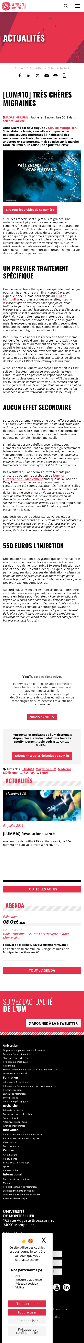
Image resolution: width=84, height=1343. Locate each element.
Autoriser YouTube (42, 717)
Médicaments (12, 772)
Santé (44, 772)
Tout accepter (27, 1303)
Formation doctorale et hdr (17, 1114)
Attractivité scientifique (15, 1121)
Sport (6, 1166)
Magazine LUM (15, 117)
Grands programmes (14, 1125)
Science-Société (14, 121)
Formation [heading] (10, 1077)
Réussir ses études (12, 1089)
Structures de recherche (16, 1057)
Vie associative (10, 1170)
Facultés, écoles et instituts (17, 1054)
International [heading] (12, 1174)
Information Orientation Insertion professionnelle (29, 1086)
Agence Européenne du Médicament (33, 477)
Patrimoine (9, 1065)
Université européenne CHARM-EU (21, 1194)
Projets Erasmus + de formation (20, 1186)
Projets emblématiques (15, 1061)
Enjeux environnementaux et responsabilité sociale (30, 1069)
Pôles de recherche (13, 1110)
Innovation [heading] (11, 1130)
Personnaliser (27, 1321)
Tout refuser (27, 1312)
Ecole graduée (10, 1097)
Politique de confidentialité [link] (27, 1331)
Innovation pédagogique (16, 1101)
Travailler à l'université (15, 1073)
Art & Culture (10, 1154)
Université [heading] (10, 1045)
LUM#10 (28, 769)
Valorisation (9, 1142)
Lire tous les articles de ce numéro (30, 210)
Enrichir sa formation (14, 1093)
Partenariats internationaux (18, 1179)
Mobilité (7, 1182)
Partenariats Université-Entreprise (21, 1138)
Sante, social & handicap (16, 1162)
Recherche (31, 772)
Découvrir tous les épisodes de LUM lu (42, 756)
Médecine (64, 769)
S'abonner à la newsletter (53, 1023)
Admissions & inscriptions (16, 1082)
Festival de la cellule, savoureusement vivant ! (35, 945)
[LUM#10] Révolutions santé (29, 833)
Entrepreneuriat (11, 1146)
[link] (19, 75)
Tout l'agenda (42, 970)
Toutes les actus (42, 889)
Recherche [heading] (10, 1105)
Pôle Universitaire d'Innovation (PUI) (22, 1134)
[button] (46, 75)
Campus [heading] (8, 1150)
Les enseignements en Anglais (18, 1190)
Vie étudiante (10, 1158)
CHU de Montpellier (62, 128)
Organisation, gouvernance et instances (24, 1050)
